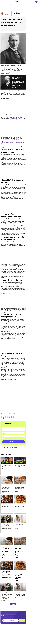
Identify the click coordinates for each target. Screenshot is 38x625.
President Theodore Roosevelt (16, 118)
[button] (10, 5)
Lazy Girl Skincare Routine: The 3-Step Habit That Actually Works (20, 595)
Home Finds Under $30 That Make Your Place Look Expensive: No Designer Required (6, 574)
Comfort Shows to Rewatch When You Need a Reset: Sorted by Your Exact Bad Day (6, 595)
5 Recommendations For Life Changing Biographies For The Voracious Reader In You (12, 142)
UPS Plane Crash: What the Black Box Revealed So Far (20, 467)
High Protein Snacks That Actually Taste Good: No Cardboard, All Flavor (19, 575)
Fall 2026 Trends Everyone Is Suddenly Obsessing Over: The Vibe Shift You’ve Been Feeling (20, 488)
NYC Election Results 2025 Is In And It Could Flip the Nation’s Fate (6, 467)
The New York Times (19, 232)
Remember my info (7, 438)
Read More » (17, 557)
